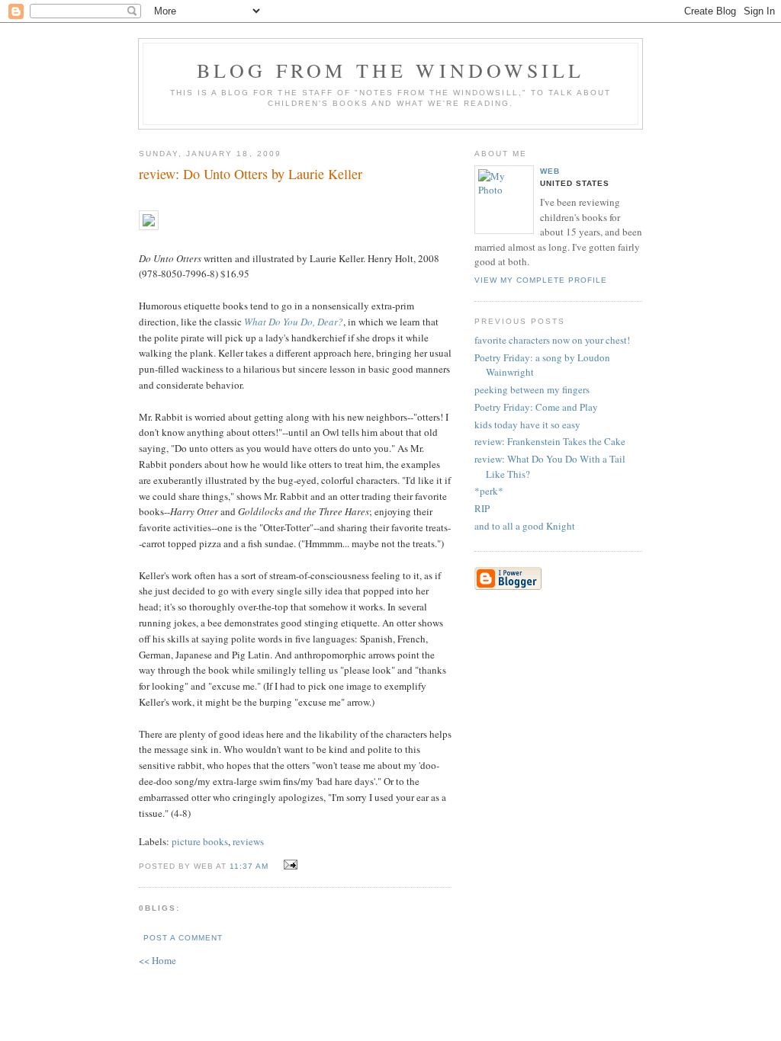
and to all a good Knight (524, 526)
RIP (482, 508)
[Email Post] (288, 865)
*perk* (488, 491)
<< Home (157, 960)
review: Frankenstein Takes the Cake (549, 441)
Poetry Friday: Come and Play (536, 407)
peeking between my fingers (532, 389)
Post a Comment (183, 938)
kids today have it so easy (527, 424)
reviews (248, 841)
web (550, 171)
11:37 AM (249, 866)
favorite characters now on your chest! (552, 340)
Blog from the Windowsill (391, 70)
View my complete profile (540, 280)
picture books (200, 841)
